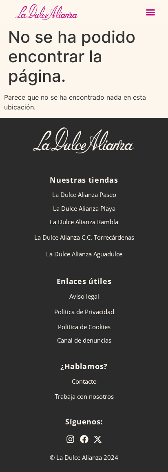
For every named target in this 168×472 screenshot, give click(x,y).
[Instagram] (70, 439)
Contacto (84, 381)
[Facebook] (84, 439)
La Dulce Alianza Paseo (84, 194)
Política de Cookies (84, 327)
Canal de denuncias (84, 340)
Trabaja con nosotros (84, 396)
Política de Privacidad (84, 312)
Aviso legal (84, 296)
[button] (150, 12)
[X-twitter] (98, 439)
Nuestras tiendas (84, 180)
